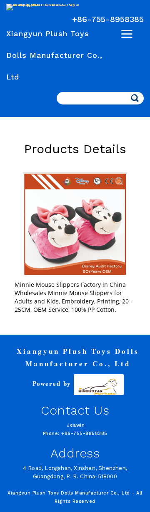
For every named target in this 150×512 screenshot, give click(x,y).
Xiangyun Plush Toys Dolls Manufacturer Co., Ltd (54, 55)
